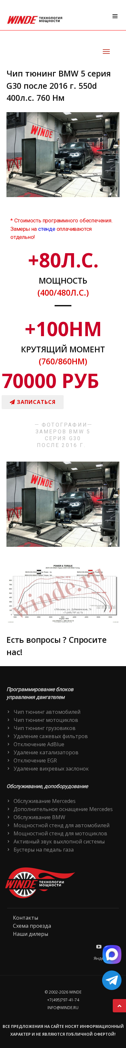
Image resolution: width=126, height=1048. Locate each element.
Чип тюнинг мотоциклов (46, 720)
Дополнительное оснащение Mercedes (63, 809)
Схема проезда (32, 925)
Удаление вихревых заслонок (51, 768)
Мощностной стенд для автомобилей (62, 825)
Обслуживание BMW (39, 817)
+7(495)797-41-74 (63, 1000)
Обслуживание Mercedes (45, 801)
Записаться (35, 402)
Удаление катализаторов (46, 752)
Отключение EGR (35, 760)
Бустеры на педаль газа (44, 849)
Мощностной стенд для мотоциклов (60, 833)
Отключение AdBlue (39, 744)
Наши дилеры (30, 933)
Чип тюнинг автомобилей (47, 711)
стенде (46, 229)
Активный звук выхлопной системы (59, 841)
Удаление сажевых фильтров (51, 736)
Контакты (25, 917)
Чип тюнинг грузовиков (45, 728)
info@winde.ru (63, 1007)
